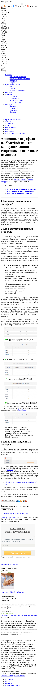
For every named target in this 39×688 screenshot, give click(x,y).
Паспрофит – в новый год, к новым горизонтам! (19, 615)
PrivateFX (20, 6)
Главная (4, 517)
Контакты (13, 96)
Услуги (12, 88)
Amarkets (8, 6)
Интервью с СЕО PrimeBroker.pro (13, 592)
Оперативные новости (18, 77)
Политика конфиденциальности (13, 676)
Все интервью (6, 572)
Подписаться (18, 553)
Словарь (13, 112)
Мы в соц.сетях (15, 102)
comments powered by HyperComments (14, 513)
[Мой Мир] (24, 500)
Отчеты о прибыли (9, 122)
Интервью (13, 81)
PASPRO (10, 470)
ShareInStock (13, 517)
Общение (8, 94)
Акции (12, 83)
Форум (7, 681)
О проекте (9, 679)
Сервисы (8, 104)
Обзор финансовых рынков (20, 79)
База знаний (14, 108)
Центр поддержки (16, 100)
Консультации (15, 98)
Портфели (13, 106)
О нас (12, 86)
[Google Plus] (26, 500)
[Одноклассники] (21, 500)
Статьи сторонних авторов (15, 133)
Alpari (5, 8)
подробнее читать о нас (9, 564)
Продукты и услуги (12, 84)
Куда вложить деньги (13, 120)
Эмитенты (13, 110)
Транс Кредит (22, 410)
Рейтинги (8, 92)
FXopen (31, 6)
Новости (8, 75)
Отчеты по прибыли (17, 90)
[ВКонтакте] (17, 500)
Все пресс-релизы (7, 613)
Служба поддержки (12, 685)
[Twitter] (19, 500)
